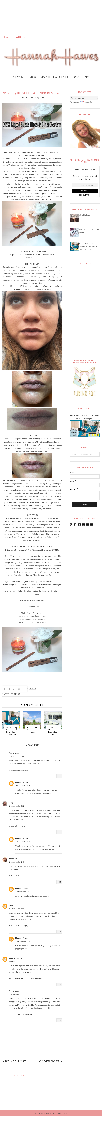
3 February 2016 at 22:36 (16, 961)
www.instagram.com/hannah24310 (32, 622)
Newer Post (15, 1061)
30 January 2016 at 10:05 (16, 909)
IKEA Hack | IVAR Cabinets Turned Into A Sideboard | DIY (88, 246)
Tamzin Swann (15, 958)
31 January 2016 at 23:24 (22, 941)
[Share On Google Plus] (14, 689)
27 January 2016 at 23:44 (16, 756)
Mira (11, 905)
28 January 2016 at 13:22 (16, 806)
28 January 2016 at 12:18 (22, 786)
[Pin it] (19, 689)
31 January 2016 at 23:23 (22, 842)
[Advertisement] (51, 17)
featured (15, 694)
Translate (88, 102)
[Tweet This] (5, 689)
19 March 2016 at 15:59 (16, 994)
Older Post (49, 1061)
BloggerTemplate (63, 1113)
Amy (11, 803)
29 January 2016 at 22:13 (16, 862)
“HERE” (31, 274)
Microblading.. (84, 215)
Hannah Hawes (21, 782)
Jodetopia (13, 859)
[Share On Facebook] (9, 689)
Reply (59, 776)
